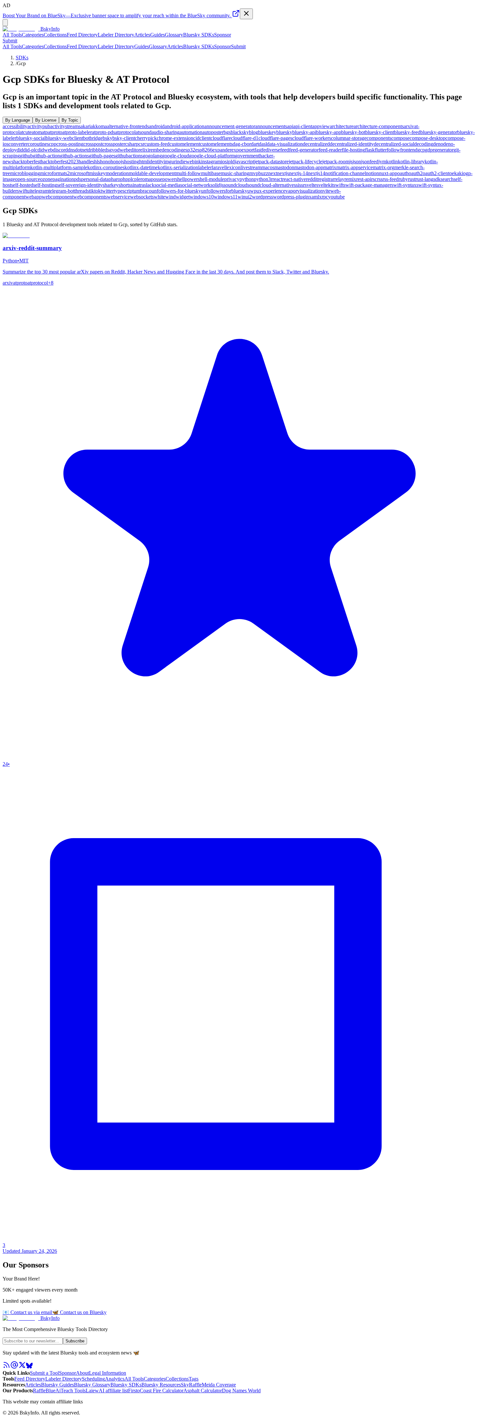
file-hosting (353, 150)
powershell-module (204, 179)
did (20, 150)
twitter (107, 191)
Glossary (174, 34)
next (272, 173)
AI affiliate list (113, 1390)
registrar (326, 179)
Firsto (134, 1390)
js (351, 161)
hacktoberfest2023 (60, 161)
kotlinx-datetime (141, 167)
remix (350, 179)
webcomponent (57, 197)
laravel (218, 167)
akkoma (99, 126)
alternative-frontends (128, 126)
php (124, 179)
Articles (142, 34)
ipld (231, 161)
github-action (46, 155)
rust (411, 179)
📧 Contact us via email (27, 1312)
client (204, 138)
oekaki (456, 173)
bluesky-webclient (64, 138)
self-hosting (45, 185)
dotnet (81, 150)
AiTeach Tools (70, 1390)
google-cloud (175, 155)
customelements (216, 144)
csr (141, 144)
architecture (342, 126)
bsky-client (123, 138)
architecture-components (379, 126)
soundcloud (235, 185)
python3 (262, 179)
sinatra (137, 185)
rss (380, 179)
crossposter (113, 144)
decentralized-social (394, 144)
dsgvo (111, 150)
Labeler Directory (116, 34)
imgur (170, 161)
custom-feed (156, 144)
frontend (408, 150)
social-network (195, 185)
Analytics (114, 1379)
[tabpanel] (239, 162)
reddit (312, 179)
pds (77, 179)
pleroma (142, 179)
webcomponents (90, 197)
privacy (232, 179)
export (247, 150)
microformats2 (55, 173)
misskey (97, 173)
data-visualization (285, 144)
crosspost (92, 144)
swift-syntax (403, 185)
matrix (329, 167)
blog (253, 132)
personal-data (95, 179)
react (277, 179)
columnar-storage (349, 138)
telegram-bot (61, 191)
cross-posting (69, 144)
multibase (211, 173)
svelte (310, 185)
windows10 (202, 197)
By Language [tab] (17, 120)
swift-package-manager (367, 185)
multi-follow (188, 173)
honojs (117, 161)
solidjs (217, 185)
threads (81, 191)
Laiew (92, 1390)
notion (372, 173)
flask (370, 150)
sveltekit (324, 185)
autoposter (213, 132)
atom (37, 132)
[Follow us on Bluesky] (29, 1367)
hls (97, 161)
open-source (27, 179)
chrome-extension (175, 138)
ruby (403, 179)
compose (400, 138)
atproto (55, 132)
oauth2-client (436, 173)
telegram (40, 191)
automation (191, 132)
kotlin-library (411, 161)
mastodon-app (308, 167)
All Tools (12, 34)
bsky (107, 138)
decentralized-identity (352, 144)
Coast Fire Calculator (161, 1390)
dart (255, 144)
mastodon (284, 167)
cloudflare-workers (311, 138)
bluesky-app (328, 132)
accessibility (15, 126)
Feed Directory (82, 34)
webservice (118, 197)
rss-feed (391, 179)
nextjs (283, 173)
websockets (142, 197)
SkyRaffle (191, 1384)
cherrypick (146, 138)
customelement (184, 144)
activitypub (38, 126)
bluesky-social (31, 138)
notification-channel (345, 173)
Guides (157, 34)
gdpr (429, 150)
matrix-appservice (354, 167)
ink (198, 161)
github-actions (74, 155)
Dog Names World (241, 1390)
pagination (63, 179)
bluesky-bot (353, 132)
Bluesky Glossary (92, 1384)
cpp (52, 144)
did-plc (30, 150)
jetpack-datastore (271, 161)
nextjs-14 (298, 173)
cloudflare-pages (275, 138)
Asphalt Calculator (202, 1390)
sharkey (111, 185)
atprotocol (125, 132)
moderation (117, 173)
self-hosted (22, 185)
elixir (145, 150)
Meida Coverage (219, 1384)
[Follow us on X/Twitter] (22, 1367)
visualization (310, 191)
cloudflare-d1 (244, 138)
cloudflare (220, 138)
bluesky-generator (438, 132)
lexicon (232, 167)
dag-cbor (242, 144)
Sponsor (222, 34)
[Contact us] (14, 1367)
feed (284, 150)
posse (156, 179)
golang (155, 155)
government (247, 155)
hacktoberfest (27, 161)
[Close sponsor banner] (246, 13)
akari (85, 126)
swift (338, 185)
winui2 (245, 197)
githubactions (129, 155)
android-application (184, 126)
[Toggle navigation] (5, 22)
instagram (211, 161)
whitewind (165, 197)
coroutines (38, 144)
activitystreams (65, 126)
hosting (131, 161)
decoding (423, 144)
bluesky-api (304, 132)
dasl (263, 144)
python (247, 179)
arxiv (409, 126)
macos (267, 167)
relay (339, 179)
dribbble (96, 150)
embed (157, 150)
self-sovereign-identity (80, 185)
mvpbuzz (258, 173)
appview (321, 126)
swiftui (24, 191)
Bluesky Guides (57, 1384)
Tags (193, 1379)
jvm (382, 161)
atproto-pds (103, 132)
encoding (173, 150)
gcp (421, 150)
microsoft (79, 173)
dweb (122, 150)
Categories (33, 34)
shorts (125, 185)
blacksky (240, 132)
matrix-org (383, 167)
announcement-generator (229, 126)
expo (236, 150)
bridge (96, 138)
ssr (302, 185)
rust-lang (424, 179)
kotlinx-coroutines (105, 167)
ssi (296, 185)
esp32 (189, 150)
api (290, 126)
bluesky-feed (407, 132)
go (145, 155)
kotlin (392, 161)
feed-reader (330, 150)
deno (438, 144)
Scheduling (93, 1379)
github (26, 155)
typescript (124, 191)
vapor (291, 191)
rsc (374, 179)
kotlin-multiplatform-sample (58, 167)
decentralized (316, 144)
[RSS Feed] (6, 1367)
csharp (131, 144)
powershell (173, 179)
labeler (205, 167)
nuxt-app (388, 173)
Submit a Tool (44, 1373)
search (447, 179)
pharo (114, 179)
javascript (244, 161)
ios (224, 161)
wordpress (262, 197)
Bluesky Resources (161, 1384)
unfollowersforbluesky (224, 191)
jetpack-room (335, 161)
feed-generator (304, 150)
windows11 (226, 197)
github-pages (102, 155)
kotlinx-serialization (178, 167)
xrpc (323, 197)
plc (131, 179)
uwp (251, 191)
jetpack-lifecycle (305, 161)
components (379, 138)
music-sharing (235, 173)
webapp (33, 197)
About (82, 1373)
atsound (144, 132)
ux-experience (270, 191)
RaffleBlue (44, 1390)
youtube (336, 197)
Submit (238, 46)
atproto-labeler (77, 132)
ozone (46, 179)
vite (326, 191)
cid (196, 138)
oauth (403, 173)
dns (71, 150)
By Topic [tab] (70, 120)
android (157, 126)
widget (183, 197)
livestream (250, 167)
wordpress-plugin (291, 197)
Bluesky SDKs (198, 34)
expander (221, 150)
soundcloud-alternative (270, 185)
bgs (227, 132)
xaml (314, 197)
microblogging (25, 173)
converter (18, 144)
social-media (167, 185)
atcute (26, 132)
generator (444, 150)
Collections (55, 34)
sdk (437, 179)
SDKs (22, 57)
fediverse (271, 150)
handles (86, 161)
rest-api (363, 179)
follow (393, 150)
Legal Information (107, 1373)
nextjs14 (316, 173)
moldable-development (152, 173)
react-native (294, 179)
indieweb (185, 161)
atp (45, 132)
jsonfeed (369, 161)
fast (258, 150)
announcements (271, 126)
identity (156, 161)
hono (105, 161)
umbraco (143, 191)
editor (134, 150)
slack (149, 185)
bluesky (284, 132)
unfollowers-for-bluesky (176, 191)
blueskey (267, 132)
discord (60, 150)
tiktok (95, 191)
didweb (45, 150)
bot (86, 138)
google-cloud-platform (212, 155)
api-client (302, 126)
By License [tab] (45, 120)
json (357, 161)
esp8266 (203, 150)
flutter (381, 150)
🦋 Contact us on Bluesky (79, 1312)
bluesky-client (379, 132)
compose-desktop (427, 138)
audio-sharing (166, 132)
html (143, 161)
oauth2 (416, 173)
